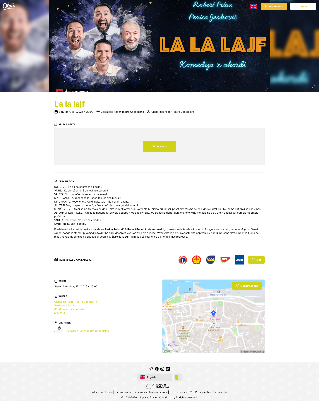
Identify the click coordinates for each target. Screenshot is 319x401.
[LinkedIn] (168, 369)
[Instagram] (162, 369)
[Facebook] (157, 369)
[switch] (178, 377)
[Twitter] (151, 369)
